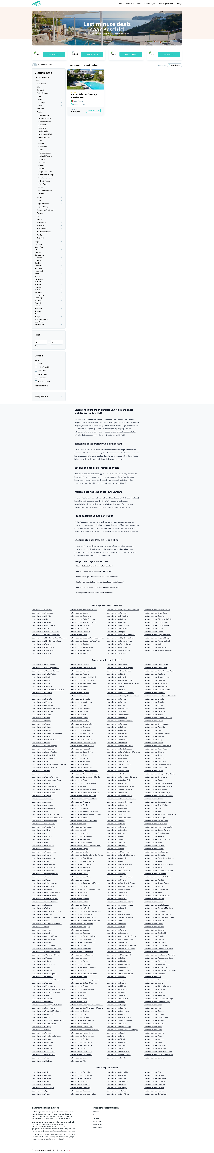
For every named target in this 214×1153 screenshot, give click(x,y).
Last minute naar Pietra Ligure (118, 811)
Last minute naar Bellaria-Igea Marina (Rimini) (49, 764)
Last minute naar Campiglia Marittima (158, 908)
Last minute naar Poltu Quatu (43, 1051)
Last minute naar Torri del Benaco (119, 795)
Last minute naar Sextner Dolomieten (46, 634)
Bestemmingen (148, 3)
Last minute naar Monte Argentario (45, 631)
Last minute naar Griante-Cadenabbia (46, 708)
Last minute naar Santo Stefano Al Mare (47, 817)
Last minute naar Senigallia (154, 855)
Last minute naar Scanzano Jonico (157, 677)
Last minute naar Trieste (153, 770)
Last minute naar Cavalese (79, 720)
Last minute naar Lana (115, 1036)
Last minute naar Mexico (116, 1084)
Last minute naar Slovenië (154, 1087)
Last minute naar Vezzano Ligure (44, 820)
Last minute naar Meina (78, 830)
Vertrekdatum (175, 65)
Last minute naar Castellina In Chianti (83, 936)
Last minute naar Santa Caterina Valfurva (85, 845)
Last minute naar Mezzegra (154, 708)
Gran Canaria (97, 1124)
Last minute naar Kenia (40, 1081)
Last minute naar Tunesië (154, 1090)
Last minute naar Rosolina (154, 1020)
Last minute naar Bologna (79, 764)
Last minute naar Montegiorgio (156, 851)
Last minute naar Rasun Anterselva (157, 745)
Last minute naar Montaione (80, 948)
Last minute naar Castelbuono (118, 889)
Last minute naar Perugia (116, 1004)
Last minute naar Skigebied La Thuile (120, 637)
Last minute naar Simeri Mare (155, 683)
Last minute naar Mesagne (42, 880)
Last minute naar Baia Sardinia (81, 1042)
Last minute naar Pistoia (116, 961)
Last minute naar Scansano (42, 976)
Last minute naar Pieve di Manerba (83, 789)
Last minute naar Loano (41, 811)
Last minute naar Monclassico (43, 986)
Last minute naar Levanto (154, 699)
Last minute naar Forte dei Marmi (82, 914)
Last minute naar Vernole (153, 886)
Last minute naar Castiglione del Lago (158, 998)
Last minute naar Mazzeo (79, 898)
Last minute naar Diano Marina (43, 808)
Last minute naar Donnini (41, 942)
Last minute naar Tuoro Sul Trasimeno (46, 1011)
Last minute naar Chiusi (78, 1057)
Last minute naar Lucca (78, 945)
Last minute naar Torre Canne (43, 886)
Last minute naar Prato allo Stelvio (120, 745)
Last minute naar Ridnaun (116, 986)
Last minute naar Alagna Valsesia (82, 861)
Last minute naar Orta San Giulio (44, 827)
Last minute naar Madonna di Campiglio (47, 733)
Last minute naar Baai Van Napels (157, 609)
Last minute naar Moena (153, 983)
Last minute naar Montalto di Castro (121, 948)
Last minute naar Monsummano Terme (47, 948)
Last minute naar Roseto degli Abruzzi (46, 1036)
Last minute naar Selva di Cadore (119, 755)
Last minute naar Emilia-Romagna (82, 619)
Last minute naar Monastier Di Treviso (84, 1029)
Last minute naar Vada (40, 926)
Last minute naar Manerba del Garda (158, 783)
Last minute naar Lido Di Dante (119, 764)
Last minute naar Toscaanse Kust (157, 641)
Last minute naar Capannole (154, 930)
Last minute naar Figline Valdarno (82, 942)
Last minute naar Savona (79, 817)
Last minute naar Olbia (78, 1048)
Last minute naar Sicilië (78, 634)
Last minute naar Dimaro (116, 983)
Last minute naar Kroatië (79, 1081)
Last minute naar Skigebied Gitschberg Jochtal (87, 637)
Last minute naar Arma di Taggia (119, 802)
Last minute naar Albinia (116, 926)
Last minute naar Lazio (40, 628)
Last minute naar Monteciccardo (119, 851)
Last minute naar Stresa (41, 833)
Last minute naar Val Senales (80, 650)
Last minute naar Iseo (78, 823)
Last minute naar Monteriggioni (156, 951)
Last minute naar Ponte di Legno (44, 745)
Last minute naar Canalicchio (117, 998)
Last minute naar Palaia (116, 958)
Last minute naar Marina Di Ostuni (120, 876)
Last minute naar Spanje (41, 1090)
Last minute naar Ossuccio (80, 711)
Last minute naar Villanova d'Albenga (83, 820)
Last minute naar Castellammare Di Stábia (48, 689)
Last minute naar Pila (77, 1061)
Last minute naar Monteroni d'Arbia (45, 954)
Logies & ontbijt (44, 367)
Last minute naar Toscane (42, 644)
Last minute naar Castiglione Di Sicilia (46, 892)
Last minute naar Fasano (79, 873)
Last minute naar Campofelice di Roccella (85, 889)
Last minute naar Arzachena (42, 1042)
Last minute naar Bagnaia (79, 930)
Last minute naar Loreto (79, 851)
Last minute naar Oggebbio (117, 830)
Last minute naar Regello (41, 967)
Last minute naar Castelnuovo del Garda (85, 777)
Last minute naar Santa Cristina (81, 752)
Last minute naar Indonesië (117, 1078)
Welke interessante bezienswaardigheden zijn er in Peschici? (99, 582)
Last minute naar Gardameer (43, 622)
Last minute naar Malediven (154, 1081)
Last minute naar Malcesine (117, 783)
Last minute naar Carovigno (80, 870)
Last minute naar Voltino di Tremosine (121, 798)
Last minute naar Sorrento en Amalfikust (85, 641)
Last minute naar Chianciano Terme (83, 939)
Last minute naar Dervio (153, 705)
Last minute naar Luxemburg (118, 1081)
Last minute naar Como (116, 705)
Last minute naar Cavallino (79, 1017)
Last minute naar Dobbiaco (80, 727)
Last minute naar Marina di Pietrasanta (159, 917)
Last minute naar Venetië (116, 1023)
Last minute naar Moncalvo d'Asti (119, 864)
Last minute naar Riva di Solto (155, 823)
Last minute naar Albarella (154, 1023)
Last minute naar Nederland (154, 1084)
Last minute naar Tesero (116, 992)
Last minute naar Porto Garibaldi (119, 670)
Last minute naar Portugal (117, 1087)
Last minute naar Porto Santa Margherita (48, 1020)
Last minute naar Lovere (116, 823)
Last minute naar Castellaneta (118, 870)
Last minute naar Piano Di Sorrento (120, 692)
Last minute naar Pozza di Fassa (82, 745)
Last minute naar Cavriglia (154, 936)
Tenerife (96, 1118)
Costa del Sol (97, 1127)
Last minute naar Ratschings (43, 748)
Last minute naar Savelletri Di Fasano (121, 883)
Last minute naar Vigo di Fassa (118, 761)
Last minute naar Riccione (79, 674)
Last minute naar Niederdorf (42, 1061)
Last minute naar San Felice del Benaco (84, 792)
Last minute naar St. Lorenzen (43, 758)
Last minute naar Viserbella (154, 674)
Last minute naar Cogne (41, 724)
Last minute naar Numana (79, 670)
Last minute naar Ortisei (41, 742)
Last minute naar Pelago (41, 961)
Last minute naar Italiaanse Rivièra (83, 622)
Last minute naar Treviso (79, 1023)
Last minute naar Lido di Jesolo (156, 1017)
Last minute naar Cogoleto (117, 805)
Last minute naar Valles (41, 908)
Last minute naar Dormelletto (81, 864)
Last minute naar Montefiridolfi (81, 951)
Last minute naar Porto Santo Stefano (159, 858)
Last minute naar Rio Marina (117, 967)
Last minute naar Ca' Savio (154, 1014)
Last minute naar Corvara (116, 699)
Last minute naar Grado (41, 770)
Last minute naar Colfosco (117, 724)
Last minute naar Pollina (79, 901)
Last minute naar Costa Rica (117, 1072)
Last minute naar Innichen (41, 730)
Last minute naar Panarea (154, 898)
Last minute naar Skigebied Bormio (157, 634)
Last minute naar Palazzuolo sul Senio (158, 958)
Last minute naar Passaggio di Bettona (47, 1004)
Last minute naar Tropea (79, 686)
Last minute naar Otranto (116, 880)
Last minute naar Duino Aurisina (156, 767)
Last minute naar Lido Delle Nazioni (83, 667)
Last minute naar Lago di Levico (44, 625)
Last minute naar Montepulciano (119, 951)
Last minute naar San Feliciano (43, 1008)
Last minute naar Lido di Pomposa (120, 667)
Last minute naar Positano (154, 692)
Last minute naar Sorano (116, 976)
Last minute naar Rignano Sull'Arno (83, 967)
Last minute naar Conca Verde (81, 1045)
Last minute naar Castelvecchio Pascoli (121, 936)
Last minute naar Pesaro (41, 855)
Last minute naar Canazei (41, 720)
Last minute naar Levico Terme (43, 823)
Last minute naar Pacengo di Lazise (120, 786)
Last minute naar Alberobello (43, 870)
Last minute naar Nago (78, 786)
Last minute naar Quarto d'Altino (119, 1020)
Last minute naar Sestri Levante (119, 817)
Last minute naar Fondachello (118, 892)
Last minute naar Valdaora (117, 758)
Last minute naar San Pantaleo (43, 1054)
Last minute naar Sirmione (117, 792)
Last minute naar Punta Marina (44, 674)
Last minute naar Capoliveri (42, 933)
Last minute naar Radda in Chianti (119, 964)
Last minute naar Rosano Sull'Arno (120, 970)
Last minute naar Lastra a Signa (44, 945)
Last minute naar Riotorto (154, 920)
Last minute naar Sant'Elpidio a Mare (121, 855)
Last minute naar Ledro (115, 820)
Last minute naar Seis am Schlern (44, 755)
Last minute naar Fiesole (116, 1057)
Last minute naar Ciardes (153, 720)
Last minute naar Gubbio (116, 1001)
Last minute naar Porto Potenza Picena (159, 670)
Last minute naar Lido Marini (80, 876)
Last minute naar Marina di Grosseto (83, 917)
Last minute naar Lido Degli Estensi (45, 667)
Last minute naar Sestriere (154, 845)
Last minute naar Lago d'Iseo (81, 625)
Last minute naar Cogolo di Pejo (82, 724)
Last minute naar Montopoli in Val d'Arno (159, 954)
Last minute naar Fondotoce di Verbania (159, 827)
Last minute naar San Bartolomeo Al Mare (85, 814)
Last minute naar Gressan (154, 1011)
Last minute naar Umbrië (153, 644)
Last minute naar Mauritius (80, 1084)
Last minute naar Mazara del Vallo (45, 898)
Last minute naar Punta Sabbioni (82, 1020)
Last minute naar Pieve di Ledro (156, 820)
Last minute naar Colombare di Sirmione (122, 777)
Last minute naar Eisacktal (154, 616)
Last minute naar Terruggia (117, 867)
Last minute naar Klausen (116, 730)
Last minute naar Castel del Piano (44, 936)
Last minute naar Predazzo (80, 986)
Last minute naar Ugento (79, 886)
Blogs (179, 3)
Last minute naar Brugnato (80, 699)
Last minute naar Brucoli (41, 1057)
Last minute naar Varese (41, 848)
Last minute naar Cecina (116, 911)
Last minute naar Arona (153, 861)
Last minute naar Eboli (78, 689)
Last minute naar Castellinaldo (43, 864)
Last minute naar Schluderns (117, 989)
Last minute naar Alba (115, 861)
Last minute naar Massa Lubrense (157, 689)
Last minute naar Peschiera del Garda (46, 789)
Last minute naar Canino (116, 833)
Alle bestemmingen (42, 77)
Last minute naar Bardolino (117, 773)
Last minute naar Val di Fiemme (81, 647)
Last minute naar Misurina (117, 736)
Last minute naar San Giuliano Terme (83, 973)
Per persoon (38, 346)
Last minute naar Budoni (153, 1042)
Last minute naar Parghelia (154, 680)
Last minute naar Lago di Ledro (156, 622)
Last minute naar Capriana (42, 983)
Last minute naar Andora (41, 802)
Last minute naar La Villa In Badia (156, 905)
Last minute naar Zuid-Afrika (118, 1094)
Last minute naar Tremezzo (154, 711)
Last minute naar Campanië (117, 613)
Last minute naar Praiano (41, 695)
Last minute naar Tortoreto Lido (82, 1036)
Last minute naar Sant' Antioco (119, 1054)
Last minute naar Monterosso (81, 702)
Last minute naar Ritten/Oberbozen (157, 986)
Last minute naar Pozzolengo (155, 789)
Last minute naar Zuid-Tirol (117, 653)
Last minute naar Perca (153, 1036)
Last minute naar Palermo (117, 898)
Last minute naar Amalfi (116, 686)
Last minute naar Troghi (116, 979)
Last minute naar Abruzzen (42, 609)
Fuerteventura (98, 1121)
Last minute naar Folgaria (116, 619)
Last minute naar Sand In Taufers (44, 752)
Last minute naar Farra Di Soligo (119, 1026)
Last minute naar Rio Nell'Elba (155, 967)
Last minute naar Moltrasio (42, 711)
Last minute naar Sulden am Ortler (120, 641)
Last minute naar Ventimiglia (155, 817)
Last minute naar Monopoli (80, 880)
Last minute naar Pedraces (117, 742)
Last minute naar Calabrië (79, 613)
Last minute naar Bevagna (79, 998)
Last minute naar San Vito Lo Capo (120, 901)
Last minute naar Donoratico (155, 911)
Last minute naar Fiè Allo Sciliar (81, 1033)
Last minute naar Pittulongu (155, 1048)
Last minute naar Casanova (117, 933)
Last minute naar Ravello (79, 695)
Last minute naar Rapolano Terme (157, 964)
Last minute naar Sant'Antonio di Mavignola (123, 752)
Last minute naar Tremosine (42, 798)
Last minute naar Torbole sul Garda (83, 795)
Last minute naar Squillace (42, 686)
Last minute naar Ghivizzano (155, 942)
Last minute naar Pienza (79, 961)
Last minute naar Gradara (154, 848)
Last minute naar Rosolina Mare (44, 1023)
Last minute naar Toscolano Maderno (158, 795)
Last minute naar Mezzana (80, 736)
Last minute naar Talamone (42, 861)
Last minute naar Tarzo (153, 1029)
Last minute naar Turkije (41, 1094)
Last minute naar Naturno (154, 1033)
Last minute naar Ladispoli (42, 836)
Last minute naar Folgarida (154, 727)
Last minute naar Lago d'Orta (118, 625)
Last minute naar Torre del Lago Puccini (84, 979)
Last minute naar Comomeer (80, 616)
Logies (40, 363)
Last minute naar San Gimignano (44, 973)
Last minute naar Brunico (79, 717)
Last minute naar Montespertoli (119, 954)
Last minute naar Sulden (79, 758)
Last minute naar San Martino (81, 767)
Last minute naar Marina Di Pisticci (83, 677)
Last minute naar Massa (41, 920)
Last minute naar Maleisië (41, 1084)
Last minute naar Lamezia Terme (82, 680)
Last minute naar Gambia (41, 1078)
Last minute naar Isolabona (117, 808)
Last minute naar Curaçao (41, 1075)
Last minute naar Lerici (153, 808)
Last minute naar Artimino (154, 926)
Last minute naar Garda (78, 780)
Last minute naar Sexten (153, 755)
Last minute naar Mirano (41, 1029)
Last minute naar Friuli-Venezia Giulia (158, 619)
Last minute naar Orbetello (117, 858)
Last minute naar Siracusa (42, 905)
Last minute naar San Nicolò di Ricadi (83, 683)
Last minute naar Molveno (154, 736)
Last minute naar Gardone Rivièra (119, 780)
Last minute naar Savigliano (80, 867)
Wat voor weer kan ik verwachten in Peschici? (93, 571)
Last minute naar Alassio (153, 798)
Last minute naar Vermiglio (80, 761)
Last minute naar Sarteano (154, 973)
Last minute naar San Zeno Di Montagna (122, 1029)
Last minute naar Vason (41, 761)
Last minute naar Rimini (116, 674)
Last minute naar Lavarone (117, 767)
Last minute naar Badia (78, 714)
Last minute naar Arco (40, 773)
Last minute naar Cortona (154, 939)
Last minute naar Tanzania (80, 1090)
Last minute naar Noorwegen (43, 1087)
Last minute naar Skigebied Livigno (157, 637)
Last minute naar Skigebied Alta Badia (121, 634)
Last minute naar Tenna (78, 992)
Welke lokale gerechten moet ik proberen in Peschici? (96, 576)
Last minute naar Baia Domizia (156, 686)
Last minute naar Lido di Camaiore (119, 914)
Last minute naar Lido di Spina (155, 667)
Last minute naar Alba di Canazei (156, 979)
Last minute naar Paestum (42, 692)
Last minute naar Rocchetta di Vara (45, 814)
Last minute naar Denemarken (81, 1075)
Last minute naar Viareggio (80, 926)
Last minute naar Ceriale (79, 805)
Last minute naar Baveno (116, 827)
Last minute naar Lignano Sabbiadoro (84, 770)
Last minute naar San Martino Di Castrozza (48, 989)
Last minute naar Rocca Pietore (156, 748)
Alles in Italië (41, 83)
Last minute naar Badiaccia (154, 995)
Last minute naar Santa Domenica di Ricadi (123, 683)
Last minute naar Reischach (80, 748)
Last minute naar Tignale (41, 795)
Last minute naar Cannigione (42, 1045)
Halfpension (42, 374)
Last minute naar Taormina (80, 905)
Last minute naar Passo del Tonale (83, 742)
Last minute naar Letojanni (117, 895)
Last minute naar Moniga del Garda (45, 786)
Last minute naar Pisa (115, 920)
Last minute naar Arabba (41, 714)
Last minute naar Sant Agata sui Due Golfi (123, 695)
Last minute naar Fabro (78, 1001)
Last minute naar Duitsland (117, 1075)
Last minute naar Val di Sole (117, 647)
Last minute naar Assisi (116, 995)
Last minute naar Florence (117, 942)
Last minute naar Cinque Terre (155, 613)
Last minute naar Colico (78, 705)
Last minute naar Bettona (42, 998)
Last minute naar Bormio (153, 714)
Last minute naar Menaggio (117, 708)
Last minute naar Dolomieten (118, 616)
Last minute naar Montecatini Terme (46, 951)
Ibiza (95, 1114)
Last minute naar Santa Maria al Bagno (84, 883)
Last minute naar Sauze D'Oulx (43, 867)
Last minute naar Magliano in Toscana (121, 945)
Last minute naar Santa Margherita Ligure (160, 814)
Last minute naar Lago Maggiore (156, 625)
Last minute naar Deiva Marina (156, 805)
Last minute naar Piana (153, 1004)
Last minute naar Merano (41, 736)
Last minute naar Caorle (41, 1017)
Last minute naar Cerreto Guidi (43, 939)
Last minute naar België (41, 1072)
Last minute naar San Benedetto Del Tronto (86, 855)
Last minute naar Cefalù (78, 892)
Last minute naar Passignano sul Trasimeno (86, 1004)
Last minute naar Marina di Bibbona (157, 914)
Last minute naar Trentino (79, 644)
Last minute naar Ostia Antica (81, 836)
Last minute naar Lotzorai (42, 1048)
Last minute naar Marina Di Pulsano (157, 876)
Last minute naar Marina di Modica (157, 895)
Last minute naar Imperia (79, 808)
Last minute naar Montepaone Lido (120, 680)
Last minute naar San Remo (117, 814)
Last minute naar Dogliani (79, 1039)
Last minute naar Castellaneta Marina (158, 870)
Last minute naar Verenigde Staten (83, 1094)
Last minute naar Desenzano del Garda (46, 780)
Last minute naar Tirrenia (153, 923)
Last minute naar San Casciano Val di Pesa (160, 970)
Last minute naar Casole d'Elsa (155, 933)
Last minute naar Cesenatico (118, 664)
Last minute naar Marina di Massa (120, 917)
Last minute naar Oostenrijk (80, 1087)
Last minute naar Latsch (116, 1033)
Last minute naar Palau (115, 1048)
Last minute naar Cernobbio (42, 705)
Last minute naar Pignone (41, 1039)
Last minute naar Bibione (116, 1014)
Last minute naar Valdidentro (155, 758)
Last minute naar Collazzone (42, 1001)
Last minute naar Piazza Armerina (45, 901)
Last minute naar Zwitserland (155, 1094)
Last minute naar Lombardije (117, 628)
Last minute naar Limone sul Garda (83, 783)
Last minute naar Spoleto (116, 1008)
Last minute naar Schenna (154, 752)
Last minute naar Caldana (116, 930)
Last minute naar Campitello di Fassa (158, 717)
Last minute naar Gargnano (154, 780)
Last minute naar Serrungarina (43, 858)
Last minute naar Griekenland (80, 1078)
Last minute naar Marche (153, 628)
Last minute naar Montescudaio (82, 954)
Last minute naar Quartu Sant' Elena (158, 1051)
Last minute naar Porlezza (154, 842)
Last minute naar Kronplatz (117, 622)
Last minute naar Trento (41, 995)
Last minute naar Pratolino (80, 964)
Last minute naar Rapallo (153, 811)
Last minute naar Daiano (41, 727)
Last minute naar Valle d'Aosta (118, 650)
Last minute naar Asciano (41, 930)
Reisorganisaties (166, 3)
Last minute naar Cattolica (80, 664)
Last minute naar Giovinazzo (155, 873)
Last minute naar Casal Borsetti (44, 664)
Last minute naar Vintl (78, 995)
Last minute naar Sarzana (116, 702)
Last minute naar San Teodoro (81, 1054)
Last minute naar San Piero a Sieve (120, 973)
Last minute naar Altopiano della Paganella (123, 609)
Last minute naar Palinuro (79, 692)
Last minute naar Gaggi (153, 892)
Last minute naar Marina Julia (118, 770)
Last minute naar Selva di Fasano (156, 883)
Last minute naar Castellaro (42, 805)
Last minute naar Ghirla (115, 839)
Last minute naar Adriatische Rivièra (83, 609)
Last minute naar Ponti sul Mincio (119, 789)
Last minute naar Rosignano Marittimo (47, 923)
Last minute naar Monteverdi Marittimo (85, 920)
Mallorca (96, 1111)
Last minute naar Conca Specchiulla (45, 873)
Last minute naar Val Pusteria (43, 650)
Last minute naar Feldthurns (155, 761)
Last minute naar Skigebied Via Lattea (46, 641)
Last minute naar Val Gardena (155, 647)
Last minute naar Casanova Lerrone (157, 802)
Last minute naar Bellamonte (118, 714)
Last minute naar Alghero (154, 1039)
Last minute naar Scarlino (116, 923)
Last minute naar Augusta (42, 889)
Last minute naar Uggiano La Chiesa (120, 886)
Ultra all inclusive (44, 381)
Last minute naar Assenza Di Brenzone (84, 773)
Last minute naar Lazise (41, 783)
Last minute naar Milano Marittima (157, 764)
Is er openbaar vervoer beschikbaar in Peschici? (93, 592)
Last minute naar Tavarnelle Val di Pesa (47, 979)
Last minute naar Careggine (80, 933)
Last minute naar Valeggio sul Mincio (83, 798)
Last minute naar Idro (40, 842)
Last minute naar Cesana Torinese (120, 720)
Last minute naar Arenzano (80, 802)
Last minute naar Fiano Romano (156, 833)
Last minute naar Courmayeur (118, 1011)
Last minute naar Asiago (41, 1026)
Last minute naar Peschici (154, 880)
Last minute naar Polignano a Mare (45, 883)
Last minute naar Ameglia (154, 836)
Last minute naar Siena (78, 976)
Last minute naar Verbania (79, 833)
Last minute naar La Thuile (80, 908)
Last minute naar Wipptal (79, 653)
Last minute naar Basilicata (42, 613)
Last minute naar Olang (153, 739)
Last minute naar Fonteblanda (81, 858)
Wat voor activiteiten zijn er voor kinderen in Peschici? (96, 587)
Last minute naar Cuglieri (116, 1045)
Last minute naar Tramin (153, 992)
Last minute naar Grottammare (44, 851)
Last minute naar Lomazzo (80, 708)
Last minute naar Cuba (152, 1072)
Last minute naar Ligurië (79, 628)
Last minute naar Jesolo (153, 1026)
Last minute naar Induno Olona (81, 842)
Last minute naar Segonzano (155, 989)
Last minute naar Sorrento (42, 699)
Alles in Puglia (43, 115)
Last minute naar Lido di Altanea (119, 1017)
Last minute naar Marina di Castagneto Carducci (50, 917)
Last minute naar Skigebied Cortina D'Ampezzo (49, 637)
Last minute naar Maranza (117, 733)
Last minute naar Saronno (117, 845)
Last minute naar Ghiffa (41, 830)
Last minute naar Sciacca (153, 901)
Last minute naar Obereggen (117, 739)
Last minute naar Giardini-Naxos (44, 895)
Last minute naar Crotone (41, 680)
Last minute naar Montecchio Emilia (45, 767)
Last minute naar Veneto (41, 653)
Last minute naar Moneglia (42, 702)
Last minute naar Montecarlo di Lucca (158, 948)
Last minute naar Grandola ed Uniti (157, 839)
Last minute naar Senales (79, 1011)
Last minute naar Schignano (117, 711)
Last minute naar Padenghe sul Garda (158, 786)
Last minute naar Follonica (42, 914)
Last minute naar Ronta (78, 970)
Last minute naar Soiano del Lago (157, 792)
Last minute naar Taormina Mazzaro (121, 905)
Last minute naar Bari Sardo (117, 1042)
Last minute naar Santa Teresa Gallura (158, 1054)
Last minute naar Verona (41, 1033)
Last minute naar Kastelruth (80, 730)
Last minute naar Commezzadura (156, 724)
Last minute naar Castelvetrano (156, 889)
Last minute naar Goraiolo (154, 1057)
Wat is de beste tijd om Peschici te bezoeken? (93, 565)
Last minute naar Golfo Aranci (155, 1045)
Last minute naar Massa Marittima (157, 945)
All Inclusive (42, 377)
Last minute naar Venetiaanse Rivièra (158, 650)
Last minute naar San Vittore (43, 845)
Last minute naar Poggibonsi (155, 961)
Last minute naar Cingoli (79, 848)
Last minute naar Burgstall (117, 717)
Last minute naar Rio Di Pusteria (119, 748)
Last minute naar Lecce (41, 876)
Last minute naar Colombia (80, 1072)
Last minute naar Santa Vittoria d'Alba (158, 864)
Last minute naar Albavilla (41, 839)
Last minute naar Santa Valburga (82, 989)
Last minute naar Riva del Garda (44, 792)
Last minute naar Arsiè (78, 1014)
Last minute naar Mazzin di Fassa (157, 733)
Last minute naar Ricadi (41, 683)
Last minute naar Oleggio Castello (157, 830)
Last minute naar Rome (116, 836)
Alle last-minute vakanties (130, 3)
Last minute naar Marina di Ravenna (45, 670)
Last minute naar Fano (115, 848)
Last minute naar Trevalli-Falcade (119, 644)
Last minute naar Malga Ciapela (81, 733)
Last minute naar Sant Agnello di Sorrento (160, 695)
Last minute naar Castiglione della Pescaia (85, 911)
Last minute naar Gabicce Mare (156, 664)
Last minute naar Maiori (116, 689)
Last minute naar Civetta (41, 616)
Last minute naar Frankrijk (154, 1075)
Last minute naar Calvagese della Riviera (159, 773)
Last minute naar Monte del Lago (157, 1001)
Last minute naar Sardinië (154, 631)
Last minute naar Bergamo (80, 839)
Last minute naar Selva (78, 755)
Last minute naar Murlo (78, 958)
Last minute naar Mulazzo (42, 958)
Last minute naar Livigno (153, 730)
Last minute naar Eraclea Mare (81, 1026)
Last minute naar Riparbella (42, 970)
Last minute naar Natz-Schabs (81, 739)
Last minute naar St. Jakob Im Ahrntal (46, 992)
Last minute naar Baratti (116, 908)
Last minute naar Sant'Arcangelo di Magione (86, 1008)
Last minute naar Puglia (116, 631)
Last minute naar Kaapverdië (155, 1078)
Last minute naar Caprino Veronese (45, 777)
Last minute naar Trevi (152, 1008)
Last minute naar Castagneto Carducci (46, 911)
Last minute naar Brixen (41, 717)
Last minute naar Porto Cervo (81, 1051)
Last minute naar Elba (40, 619)
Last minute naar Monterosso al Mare (84, 811)
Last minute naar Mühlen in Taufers (45, 739)
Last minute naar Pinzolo (153, 742)
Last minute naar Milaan (116, 842)
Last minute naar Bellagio (154, 702)
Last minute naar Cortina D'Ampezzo (83, 983)
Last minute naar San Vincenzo (81, 923)
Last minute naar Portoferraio (43, 964)
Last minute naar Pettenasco (81, 827)
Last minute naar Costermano (155, 777)
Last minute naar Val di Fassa (43, 647)
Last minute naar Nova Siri (117, 677)
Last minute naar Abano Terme (43, 1014)
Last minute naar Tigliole (116, 1039)
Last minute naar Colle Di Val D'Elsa (120, 939)
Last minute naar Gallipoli (116, 873)
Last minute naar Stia (152, 976)
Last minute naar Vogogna (154, 867)
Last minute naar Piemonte (80, 631)
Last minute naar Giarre (78, 895)
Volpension (42, 370)
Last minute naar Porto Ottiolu (118, 1051)
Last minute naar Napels (41, 677)
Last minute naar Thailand (117, 1090)
